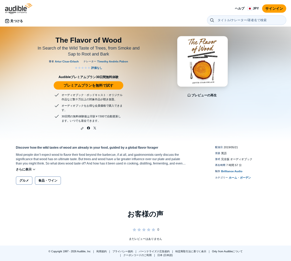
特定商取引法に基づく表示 (191, 251)
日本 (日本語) (165, 255)
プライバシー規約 (123, 251)
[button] (82, 128)
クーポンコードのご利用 (137, 255)
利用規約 (101, 251)
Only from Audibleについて (227, 251)
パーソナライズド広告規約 (154, 251)
